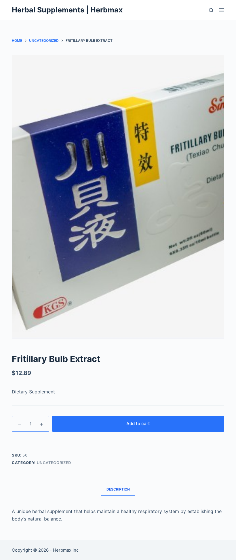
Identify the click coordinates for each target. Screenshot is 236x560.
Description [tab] (118, 489)
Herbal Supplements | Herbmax (67, 9)
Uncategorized (54, 462)
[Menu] (221, 10)
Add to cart (138, 423)
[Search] (211, 10)
